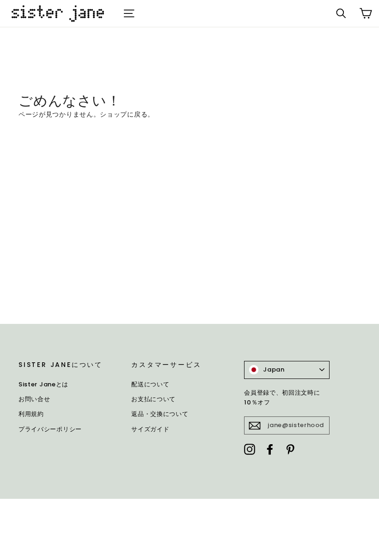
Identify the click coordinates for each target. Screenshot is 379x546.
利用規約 (31, 414)
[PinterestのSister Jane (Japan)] (290, 449)
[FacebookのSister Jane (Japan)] (269, 449)
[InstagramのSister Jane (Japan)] (249, 449)
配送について (150, 384)
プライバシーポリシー (50, 429)
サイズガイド (150, 429)
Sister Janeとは (43, 384)
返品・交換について (159, 414)
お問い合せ (34, 399)
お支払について (153, 399)
